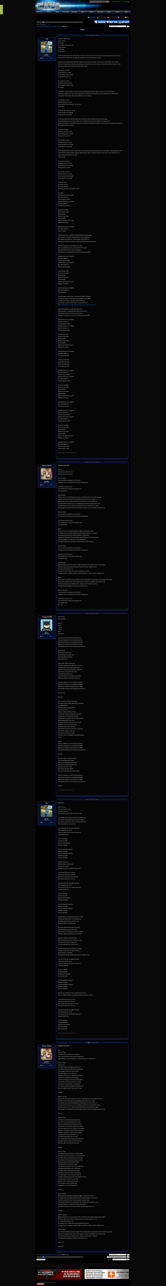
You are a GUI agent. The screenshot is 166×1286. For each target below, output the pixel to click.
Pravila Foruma (113, 17)
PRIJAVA (125, 1)
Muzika (42, 26)
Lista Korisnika (102, 17)
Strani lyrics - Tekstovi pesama (53, 26)
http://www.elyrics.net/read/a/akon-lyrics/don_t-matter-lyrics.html (78, 305)
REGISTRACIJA (116, 1)
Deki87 (48, 24)
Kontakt (54, 1282)
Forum (38, 26)
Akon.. (63, 26)
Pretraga (121, 17)
